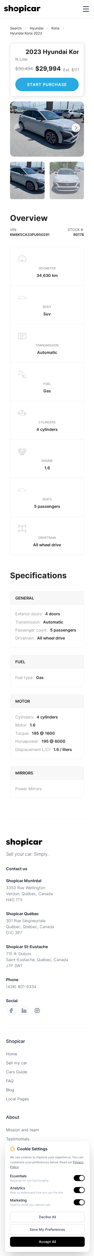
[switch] (79, 1178)
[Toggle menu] (86, 9)
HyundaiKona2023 (26, 33)
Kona (55, 28)
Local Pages (17, 1098)
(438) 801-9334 (21, 986)
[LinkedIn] (24, 1011)
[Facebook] (11, 1011)
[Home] (22, 9)
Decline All (47, 1217)
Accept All (47, 1242)
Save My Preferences (47, 1229)
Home (11, 1053)
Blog (10, 1089)
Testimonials (17, 1138)
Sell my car (16, 1062)
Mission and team (22, 1129)
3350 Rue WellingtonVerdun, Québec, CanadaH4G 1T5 (29, 893)
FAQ (10, 1080)
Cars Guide (16, 1071)
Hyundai (36, 28)
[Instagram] (37, 1011)
